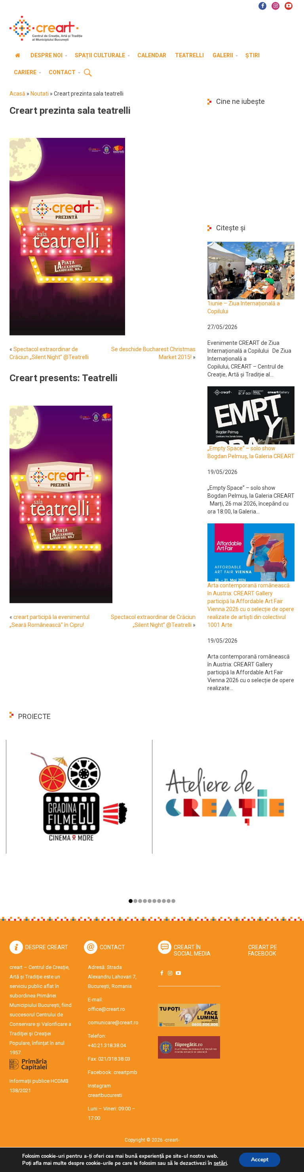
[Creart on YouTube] (178, 973)
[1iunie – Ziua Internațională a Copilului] (250, 270)
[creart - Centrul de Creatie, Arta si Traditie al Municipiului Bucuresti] (43, 28)
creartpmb (125, 1072)
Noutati (39, 93)
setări (220, 1163)
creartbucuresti (105, 1095)
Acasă (17, 93)
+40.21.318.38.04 (107, 1045)
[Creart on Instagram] (169, 973)
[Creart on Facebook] (161, 973)
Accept (259, 1159)
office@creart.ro (106, 1009)
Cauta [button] (88, 73)
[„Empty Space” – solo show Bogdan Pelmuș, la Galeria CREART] (250, 415)
